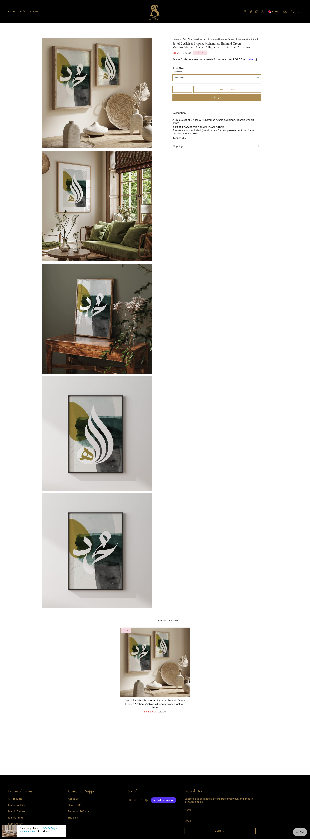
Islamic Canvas (16, 811)
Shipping (177, 146)
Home (175, 39)
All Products (15, 798)
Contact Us (74, 805)
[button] (11, 11)
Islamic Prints (15, 817)
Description (179, 112)
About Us (73, 798)
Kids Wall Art (15, 823)
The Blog (73, 817)
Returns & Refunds (78, 811)
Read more (179, 138)
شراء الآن (216, 97)
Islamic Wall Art (17, 805)
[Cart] (300, 12)
